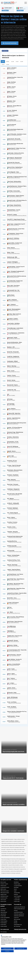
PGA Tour (9, 607)
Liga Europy (3, 910)
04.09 (7, 64)
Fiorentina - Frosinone (12, 522)
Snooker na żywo (4, 897)
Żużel (20, 537)
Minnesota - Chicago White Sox (14, 105)
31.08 (12, 61)
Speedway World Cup (12, 541)
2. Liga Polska (17, 899)
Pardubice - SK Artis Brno (13, 437)
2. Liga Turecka (11, 485)
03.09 (3, 64)
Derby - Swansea (11, 247)
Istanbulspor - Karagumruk (13, 489)
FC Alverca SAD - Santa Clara (13, 413)
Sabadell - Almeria (11, 451)
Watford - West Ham (11, 366)
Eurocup (15, 922)
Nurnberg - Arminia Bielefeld (13, 664)
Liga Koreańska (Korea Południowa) (15, 215)
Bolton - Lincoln (10, 370)
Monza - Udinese (11, 517)
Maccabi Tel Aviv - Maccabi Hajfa (14, 493)
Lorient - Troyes (11, 668)
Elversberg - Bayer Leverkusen (14, 314)
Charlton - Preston (11, 375)
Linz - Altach (10, 612)
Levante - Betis (10, 455)
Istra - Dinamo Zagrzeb (12, 512)
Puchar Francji (3, 919)
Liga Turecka (10, 475)
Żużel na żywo (3, 901)
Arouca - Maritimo (11, 408)
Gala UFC (10, 395)
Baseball (12, 68)
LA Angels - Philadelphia (12, 115)
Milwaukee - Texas (11, 101)
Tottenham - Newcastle (12, 531)
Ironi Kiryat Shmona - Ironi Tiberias (15, 574)
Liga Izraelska (11, 494)
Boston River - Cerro (11, 597)
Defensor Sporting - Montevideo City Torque (17, 711)
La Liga (9, 456)
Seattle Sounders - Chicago (13, 716)
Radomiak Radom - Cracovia (13, 209)
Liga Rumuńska (11, 291)
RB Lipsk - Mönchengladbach (13, 309)
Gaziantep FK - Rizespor (12, 640)
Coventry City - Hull (11, 389)
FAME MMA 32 (10, 631)
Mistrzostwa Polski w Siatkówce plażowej (16, 276)
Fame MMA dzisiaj (11, 626)
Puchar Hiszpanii (4, 921)
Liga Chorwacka (11, 513)
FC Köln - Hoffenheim (12, 299)
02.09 (21, 61)
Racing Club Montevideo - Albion (14, 342)
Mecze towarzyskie (12, 135)
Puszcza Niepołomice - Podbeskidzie (15, 332)
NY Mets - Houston (11, 86)
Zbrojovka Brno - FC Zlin (12, 441)
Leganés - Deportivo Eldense (13, 569)
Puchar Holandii (4, 926)
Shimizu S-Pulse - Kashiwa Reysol (14, 167)
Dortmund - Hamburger (12, 508)
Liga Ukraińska (11, 177)
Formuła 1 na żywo (4, 883)
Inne (13, 125)
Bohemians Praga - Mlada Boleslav (15, 432)
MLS (9, 717)
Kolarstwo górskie (12, 423)
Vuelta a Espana (10, 295)
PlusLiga (15, 910)
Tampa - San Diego (11, 82)
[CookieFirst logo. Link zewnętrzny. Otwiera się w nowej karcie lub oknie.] (1, 935)
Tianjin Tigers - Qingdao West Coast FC (16, 224)
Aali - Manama (10, 498)
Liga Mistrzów (3, 908)
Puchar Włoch (3, 924)
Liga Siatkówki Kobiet (18, 912)
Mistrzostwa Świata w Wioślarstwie (15, 143)
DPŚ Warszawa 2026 (11, 545)
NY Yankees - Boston (12, 96)
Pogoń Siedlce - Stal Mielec (13, 323)
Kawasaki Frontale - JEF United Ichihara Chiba (17, 200)
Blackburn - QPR (11, 347)
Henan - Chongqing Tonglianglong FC (15, 271)
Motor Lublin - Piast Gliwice (13, 285)
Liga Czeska (10, 433)
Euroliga (15, 921)
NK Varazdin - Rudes (11, 692)
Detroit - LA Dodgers (12, 67)
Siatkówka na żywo (4, 896)
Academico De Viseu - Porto (13, 560)
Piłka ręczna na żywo (5, 892)
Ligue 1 (9, 461)
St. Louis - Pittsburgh (12, 110)
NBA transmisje (17, 919)
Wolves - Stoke (10, 252)
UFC (8, 394)
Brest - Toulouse (11, 678)
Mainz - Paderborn (11, 304)
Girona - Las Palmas (11, 702)
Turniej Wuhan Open (11, 119)
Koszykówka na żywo (5, 887)
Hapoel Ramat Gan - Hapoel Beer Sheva (16, 588)
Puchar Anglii (3, 915)
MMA (14, 395)
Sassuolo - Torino (11, 526)
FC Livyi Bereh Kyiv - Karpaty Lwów (15, 280)
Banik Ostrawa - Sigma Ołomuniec (14, 621)
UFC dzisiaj (9, 399)
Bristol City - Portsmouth (13, 351)
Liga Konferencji (4, 912)
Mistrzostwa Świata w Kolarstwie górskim (16, 422)
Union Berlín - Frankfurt (12, 318)
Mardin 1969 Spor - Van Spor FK (14, 659)
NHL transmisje (17, 926)
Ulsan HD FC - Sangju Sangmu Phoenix (16, 219)
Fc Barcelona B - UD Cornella (13, 138)
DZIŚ (3, 61)
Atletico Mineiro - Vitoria (12, 721)
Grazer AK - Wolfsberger (12, 446)
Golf (9, 608)
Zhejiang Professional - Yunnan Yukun (15, 228)
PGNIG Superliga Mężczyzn (19, 908)
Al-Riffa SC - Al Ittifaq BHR (13, 503)
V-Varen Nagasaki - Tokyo (13, 172)
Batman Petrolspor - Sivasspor (14, 654)
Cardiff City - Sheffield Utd (13, 356)
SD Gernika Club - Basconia (13, 162)
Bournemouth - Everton (12, 384)
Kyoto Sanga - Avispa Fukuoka (14, 205)
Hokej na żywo (3, 885)
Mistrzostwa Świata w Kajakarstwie (15, 129)
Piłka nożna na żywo (5, 890)
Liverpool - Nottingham (12, 261)
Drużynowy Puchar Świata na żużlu (15, 536)
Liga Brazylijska (11, 722)
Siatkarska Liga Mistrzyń (19, 915)
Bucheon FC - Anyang (12, 214)
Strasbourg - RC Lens (12, 460)
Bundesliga (10, 300)
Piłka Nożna (19, 135)
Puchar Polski (17, 901)
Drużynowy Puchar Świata (13, 537)
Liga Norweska (11, 338)
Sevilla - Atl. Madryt (11, 706)
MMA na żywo (3, 889)
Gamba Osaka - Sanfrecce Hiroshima (15, 153)
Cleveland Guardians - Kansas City (15, 77)
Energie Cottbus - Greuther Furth (14, 243)
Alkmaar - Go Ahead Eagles (13, 555)
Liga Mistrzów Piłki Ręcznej (19, 906)
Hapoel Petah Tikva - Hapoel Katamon (15, 579)
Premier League (11, 262)
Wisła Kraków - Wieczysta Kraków (14, 470)
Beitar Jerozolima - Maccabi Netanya (15, 616)
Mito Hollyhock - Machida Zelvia (14, 157)
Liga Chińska (10, 149)
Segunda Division (11, 452)
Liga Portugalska (11, 409)
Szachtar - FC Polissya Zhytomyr (14, 427)
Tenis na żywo (3, 899)
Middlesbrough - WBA (12, 257)
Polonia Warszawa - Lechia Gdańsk (15, 328)
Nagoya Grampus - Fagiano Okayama (15, 195)
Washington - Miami (11, 72)
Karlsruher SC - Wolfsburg (13, 238)
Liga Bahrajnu (11, 499)
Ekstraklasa (10, 210)
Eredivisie (10, 419)
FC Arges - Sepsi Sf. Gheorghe (14, 465)
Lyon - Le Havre (10, 683)
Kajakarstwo (10, 130)
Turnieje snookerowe (12, 120)
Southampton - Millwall (12, 361)
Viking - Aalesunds (11, 479)
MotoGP (10, 125)
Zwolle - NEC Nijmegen (12, 697)
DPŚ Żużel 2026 (10, 550)
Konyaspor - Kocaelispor (12, 474)
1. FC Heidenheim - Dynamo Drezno (15, 233)
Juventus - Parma (11, 687)
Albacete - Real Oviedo (12, 564)
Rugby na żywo (4, 894)
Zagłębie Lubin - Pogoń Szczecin (14, 635)
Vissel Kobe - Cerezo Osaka (13, 190)
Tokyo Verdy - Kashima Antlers (14, 181)
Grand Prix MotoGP (11, 124)
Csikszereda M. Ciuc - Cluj (13, 290)
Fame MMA (10, 627)
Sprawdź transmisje (10, 43)
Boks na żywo (3, 882)
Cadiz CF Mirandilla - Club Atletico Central (16, 134)
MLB (9, 68)
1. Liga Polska (11, 324)
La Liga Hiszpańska (18, 885)
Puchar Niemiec (4, 922)
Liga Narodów (3, 914)
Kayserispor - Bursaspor (12, 484)
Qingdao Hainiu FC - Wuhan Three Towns (16, 148)
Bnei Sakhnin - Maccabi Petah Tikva (15, 583)
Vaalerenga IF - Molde (12, 337)
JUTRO (7, 61)
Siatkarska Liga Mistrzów (19, 914)
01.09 (17, 61)
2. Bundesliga (11, 234)
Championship (11, 248)
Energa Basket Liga (18, 924)
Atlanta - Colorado (11, 91)
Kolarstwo (10, 296)
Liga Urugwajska (11, 343)
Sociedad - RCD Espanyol (13, 602)
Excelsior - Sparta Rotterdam (13, 418)
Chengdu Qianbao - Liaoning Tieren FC (16, 266)
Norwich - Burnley (11, 380)
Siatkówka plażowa (12, 277)
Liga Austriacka (11, 447)
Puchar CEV (16, 917)
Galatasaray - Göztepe (12, 645)
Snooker (18, 120)
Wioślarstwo (10, 144)
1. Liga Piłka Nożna (12, 154)
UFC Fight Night (10, 403)
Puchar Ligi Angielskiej (5, 917)
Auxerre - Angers (11, 673)
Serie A (9, 518)
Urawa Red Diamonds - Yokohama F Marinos (17, 186)
